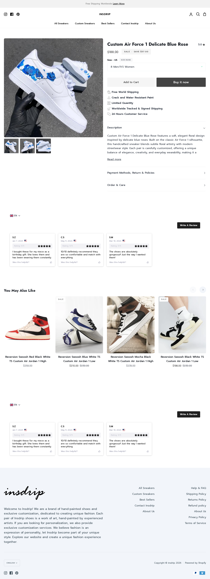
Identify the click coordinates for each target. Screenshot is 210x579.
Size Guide (126, 60)
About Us (149, 511)
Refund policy (197, 506)
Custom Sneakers (143, 494)
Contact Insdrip (145, 506)
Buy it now (181, 82)
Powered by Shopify (195, 562)
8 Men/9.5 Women (122, 67)
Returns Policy (197, 500)
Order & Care (116, 185)
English (11, 563)
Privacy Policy (197, 517)
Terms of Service (195, 523)
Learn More (119, 3)
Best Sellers (147, 500)
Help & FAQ (198, 488)
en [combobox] (15, 215)
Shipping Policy (196, 494)
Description (114, 128)
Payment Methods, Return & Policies (130, 173)
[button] (188, 225)
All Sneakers (147, 488)
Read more (114, 159)
